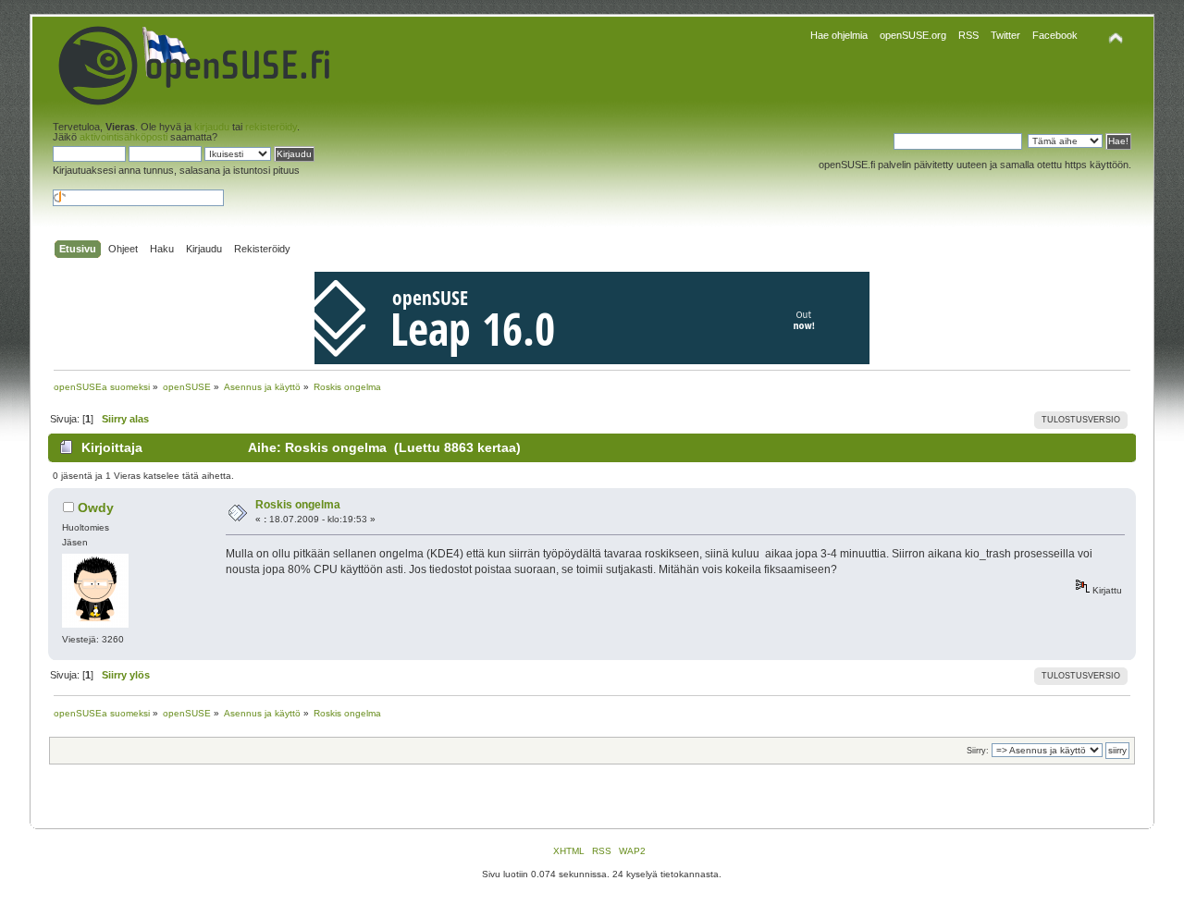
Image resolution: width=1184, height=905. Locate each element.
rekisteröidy (271, 126)
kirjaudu (211, 126)
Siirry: (978, 750)
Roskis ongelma (297, 504)
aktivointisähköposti (123, 136)
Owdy (96, 507)
